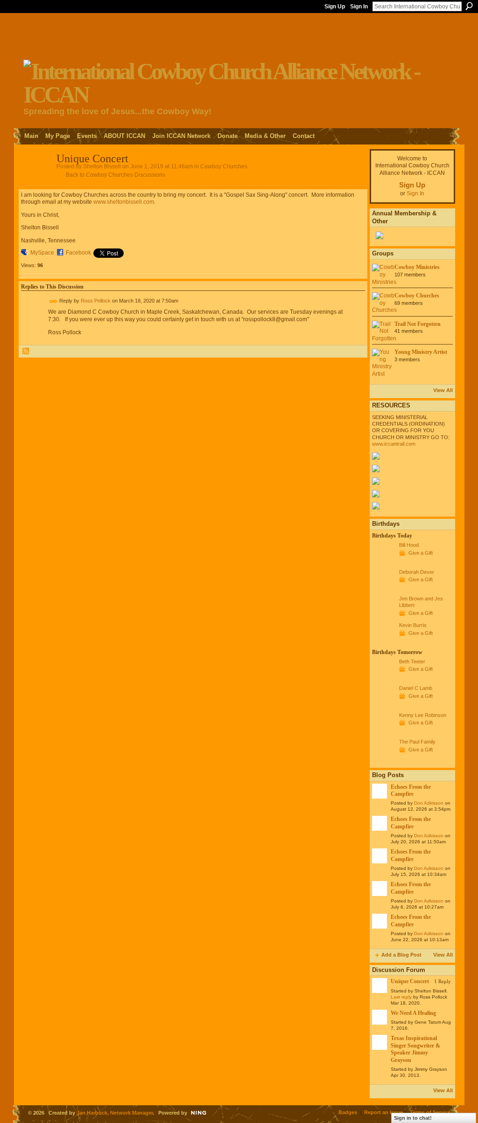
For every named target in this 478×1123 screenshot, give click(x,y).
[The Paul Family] (383, 759)
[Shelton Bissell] (36, 179)
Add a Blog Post (401, 955)
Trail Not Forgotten (417, 324)
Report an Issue (383, 1112)
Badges (347, 1112)
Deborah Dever (416, 572)
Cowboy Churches (223, 166)
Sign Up (334, 6)
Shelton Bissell (102, 166)
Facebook (78, 252)
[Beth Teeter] (383, 678)
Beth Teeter (412, 661)
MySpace (42, 252)
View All (443, 390)
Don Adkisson (428, 803)
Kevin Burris (413, 625)
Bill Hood (409, 545)
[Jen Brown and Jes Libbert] (383, 616)
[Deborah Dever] (383, 589)
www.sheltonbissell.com (123, 202)
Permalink (53, 301)
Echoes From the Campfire (411, 790)
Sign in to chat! (413, 1118)
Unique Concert (410, 981)
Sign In (359, 6)
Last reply (401, 996)
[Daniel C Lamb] (383, 705)
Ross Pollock (96, 301)
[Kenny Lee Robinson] (383, 732)
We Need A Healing (413, 1013)
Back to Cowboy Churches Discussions (115, 175)
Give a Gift (420, 553)
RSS (26, 351)
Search (469, 6)
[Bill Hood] (383, 562)
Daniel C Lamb (415, 688)
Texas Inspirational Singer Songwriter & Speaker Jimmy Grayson (415, 1049)
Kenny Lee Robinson (422, 715)
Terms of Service (430, 1112)
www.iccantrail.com (393, 444)
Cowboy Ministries (417, 267)
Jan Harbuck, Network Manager (115, 1113)
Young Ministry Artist (420, 352)
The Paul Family (417, 741)
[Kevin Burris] (383, 642)
